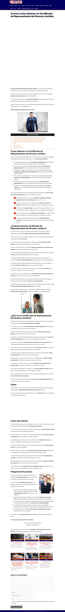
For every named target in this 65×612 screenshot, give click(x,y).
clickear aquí (43, 200)
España (41, 5)
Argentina (12, 5)
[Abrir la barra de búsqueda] (54, 8)
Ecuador (32, 5)
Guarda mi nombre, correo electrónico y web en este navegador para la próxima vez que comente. (33, 602)
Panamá (11, 8)
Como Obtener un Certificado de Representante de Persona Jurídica (27, 137)
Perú (15, 8)
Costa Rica (28, 5)
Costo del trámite (16, 145)
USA (32, 8)
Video (13, 143)
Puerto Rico (19, 8)
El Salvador (37, 5)
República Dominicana (26, 8)
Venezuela (36, 8)
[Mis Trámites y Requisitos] (16, 2)
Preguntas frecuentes (17, 147)
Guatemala (46, 5)
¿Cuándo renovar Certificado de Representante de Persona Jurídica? (28, 139)
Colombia (23, 5)
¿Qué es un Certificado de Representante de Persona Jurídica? (26, 141)
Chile (19, 5)
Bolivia (16, 5)
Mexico (50, 5)
